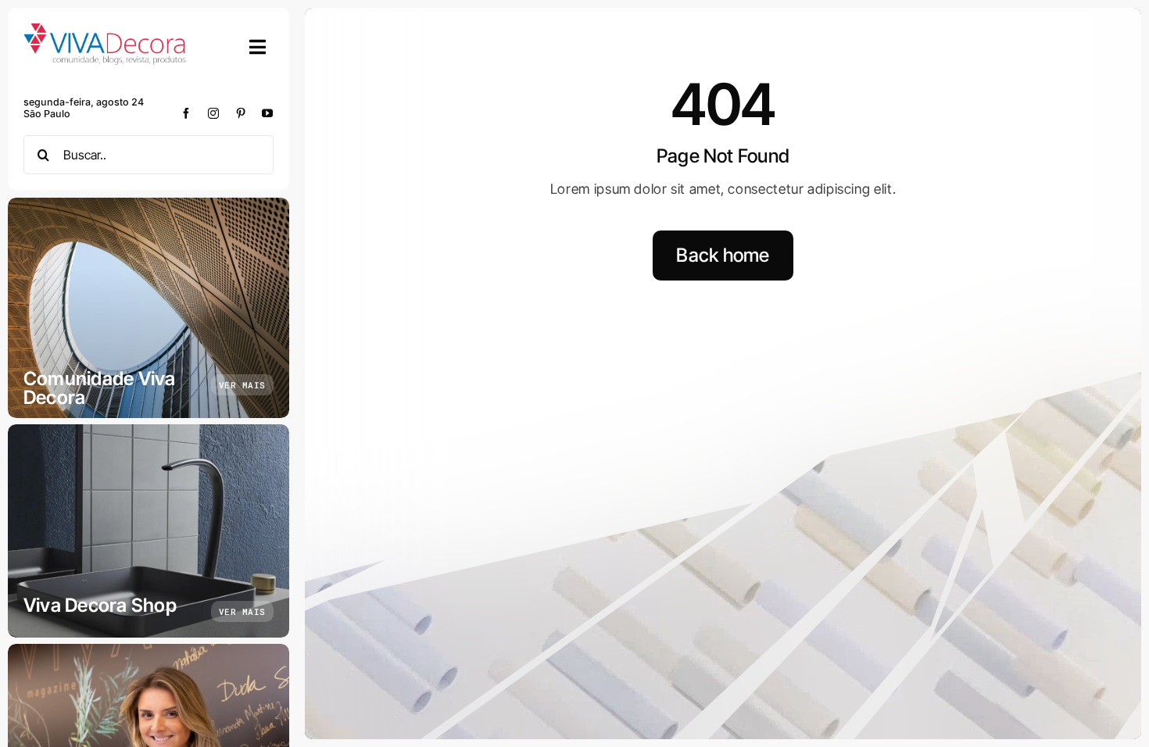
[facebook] (186, 113)
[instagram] (214, 113)
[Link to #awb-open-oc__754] (258, 47)
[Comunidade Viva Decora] (148, 308)
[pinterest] (241, 113)
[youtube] (268, 113)
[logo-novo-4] (105, 30)
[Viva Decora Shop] (148, 531)
